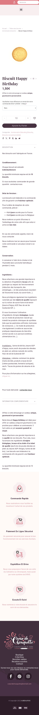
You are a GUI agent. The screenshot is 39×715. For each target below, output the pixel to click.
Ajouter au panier (19, 126)
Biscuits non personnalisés (11, 135)
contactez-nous (26, 390)
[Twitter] (6, 138)
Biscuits (30, 132)
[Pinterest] (9, 138)
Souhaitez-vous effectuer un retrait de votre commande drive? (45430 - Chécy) (17, 103)
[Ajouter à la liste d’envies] (34, 118)
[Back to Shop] (33, 78)
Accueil (4, 28)
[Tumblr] (13, 138)
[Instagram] (28, 676)
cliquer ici (6, 376)
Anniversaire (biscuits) (9, 31)
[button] (21, 9)
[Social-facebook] (11, 676)
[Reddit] (19, 138)
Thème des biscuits (15, 28)
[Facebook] (3, 138)
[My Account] (15, 2)
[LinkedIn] (16, 138)
